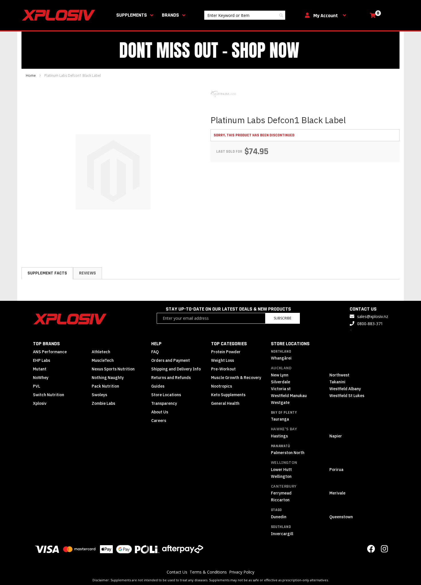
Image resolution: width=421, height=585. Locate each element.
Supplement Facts (47, 273)
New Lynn (279, 375)
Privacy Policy (241, 572)
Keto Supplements (228, 394)
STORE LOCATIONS (290, 343)
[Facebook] (371, 550)
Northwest (339, 375)
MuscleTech (103, 360)
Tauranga (280, 419)
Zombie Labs (103, 403)
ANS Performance (50, 351)
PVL (36, 386)
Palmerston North (287, 452)
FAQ (155, 351)
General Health (225, 403)
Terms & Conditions (208, 572)
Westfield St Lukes (346, 395)
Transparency (164, 403)
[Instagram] (384, 550)
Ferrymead (281, 493)
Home (31, 75)
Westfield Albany (345, 388)
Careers (158, 420)
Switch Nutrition (48, 394)
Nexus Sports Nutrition (113, 369)
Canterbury (284, 486)
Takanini (337, 381)
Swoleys (99, 394)
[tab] (47, 273)
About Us (159, 412)
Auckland (281, 368)
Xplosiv (39, 403)
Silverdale (280, 381)
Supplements (131, 15)
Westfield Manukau (289, 395)
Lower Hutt (281, 469)
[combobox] (244, 15)
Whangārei (281, 358)
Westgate (280, 402)
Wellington (284, 462)
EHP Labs (41, 360)
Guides (157, 386)
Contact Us (177, 572)
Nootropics (221, 386)
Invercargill (282, 533)
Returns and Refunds (171, 377)
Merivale (337, 493)
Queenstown (341, 516)
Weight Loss (222, 360)
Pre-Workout (223, 369)
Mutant (39, 369)
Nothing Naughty (108, 377)
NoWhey (40, 377)
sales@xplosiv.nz (372, 316)
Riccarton (280, 499)
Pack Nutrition (105, 386)
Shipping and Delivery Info (176, 369)
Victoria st (281, 388)
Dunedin (278, 516)
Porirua (336, 469)
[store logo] (59, 15)
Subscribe (282, 318)
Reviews (87, 273)
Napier (335, 436)
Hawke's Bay (284, 429)
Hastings (279, 436)
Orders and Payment (170, 360)
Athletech (101, 351)
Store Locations (166, 394)
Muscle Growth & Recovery (236, 377)
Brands (170, 15)
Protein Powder (226, 351)
